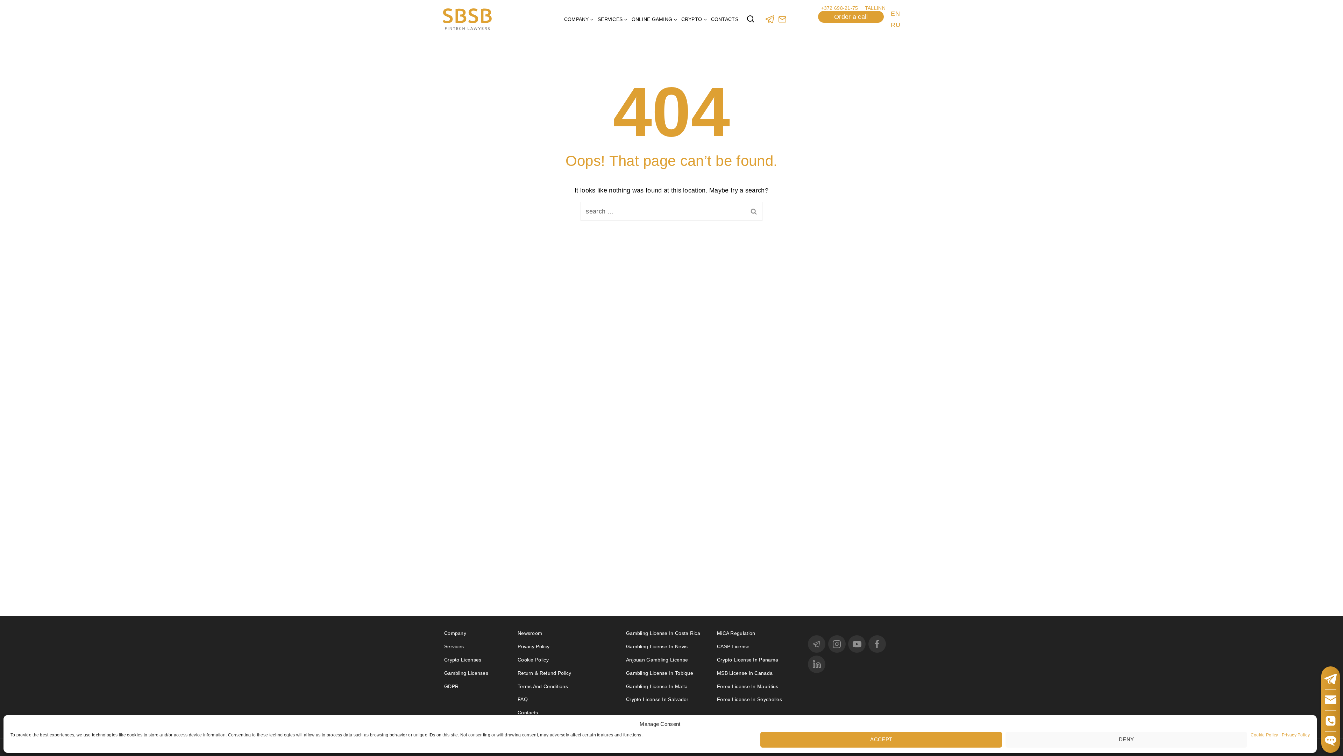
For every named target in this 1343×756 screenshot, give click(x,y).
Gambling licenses (466, 673)
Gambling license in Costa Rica (663, 633)
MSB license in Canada (745, 673)
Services (454, 646)
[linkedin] (816, 664)
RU (895, 24)
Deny (1126, 739)
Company (455, 633)
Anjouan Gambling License (657, 660)
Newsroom (530, 633)
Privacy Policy (1296, 734)
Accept (881, 739)
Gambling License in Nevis (657, 646)
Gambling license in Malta (657, 686)
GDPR (451, 686)
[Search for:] (671, 211)
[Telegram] (770, 19)
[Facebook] (877, 644)
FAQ (523, 699)
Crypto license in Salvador (657, 699)
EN (895, 13)
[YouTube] (857, 644)
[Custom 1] (782, 19)
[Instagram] (837, 644)
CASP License (733, 646)
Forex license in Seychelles (749, 699)
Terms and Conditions (543, 686)
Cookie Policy (1264, 734)
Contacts (724, 19)
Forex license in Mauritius (748, 686)
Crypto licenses (463, 660)
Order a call (851, 16)
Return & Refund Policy (544, 673)
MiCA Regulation (736, 633)
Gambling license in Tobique (659, 673)
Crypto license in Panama (747, 660)
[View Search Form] (750, 19)
